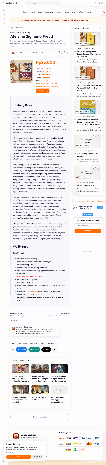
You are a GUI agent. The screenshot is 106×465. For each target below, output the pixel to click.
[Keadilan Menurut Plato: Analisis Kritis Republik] (20, 389)
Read (87, 20)
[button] (102, 3)
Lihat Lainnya (88, 214)
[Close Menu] (101, 20)
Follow (100, 207)
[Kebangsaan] (49, 12)
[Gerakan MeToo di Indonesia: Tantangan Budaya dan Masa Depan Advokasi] (39, 368)
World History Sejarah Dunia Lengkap (87, 155)
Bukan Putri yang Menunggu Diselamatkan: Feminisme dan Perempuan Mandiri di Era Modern (59, 399)
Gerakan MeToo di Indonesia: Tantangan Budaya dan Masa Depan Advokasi (39, 378)
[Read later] (62, 52)
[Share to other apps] (54, 349)
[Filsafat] (25, 12)
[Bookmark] (98, 3)
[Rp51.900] (90, 150)
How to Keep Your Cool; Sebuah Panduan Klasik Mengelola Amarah (89, 88)
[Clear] (59, 3)
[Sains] (73, 12)
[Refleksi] (81, 12)
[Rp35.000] (90, 182)
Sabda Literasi (11, 3)
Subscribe (88, 231)
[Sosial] (40, 12)
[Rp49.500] (91, 48)
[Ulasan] (89, 12)
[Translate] (95, 3)
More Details (38, 457)
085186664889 (32, 291)
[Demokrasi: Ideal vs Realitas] (39, 389)
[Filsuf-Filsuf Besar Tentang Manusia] (55, 314)
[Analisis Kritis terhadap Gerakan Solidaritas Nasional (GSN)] (20, 368)
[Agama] (33, 12)
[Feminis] (66, 12)
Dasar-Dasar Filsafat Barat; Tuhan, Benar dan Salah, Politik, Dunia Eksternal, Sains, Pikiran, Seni (89, 122)
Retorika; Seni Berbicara (86, 185)
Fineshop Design (61, 457)
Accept (18, 457)
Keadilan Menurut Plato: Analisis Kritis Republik (19, 399)
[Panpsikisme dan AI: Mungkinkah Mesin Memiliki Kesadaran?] (59, 368)
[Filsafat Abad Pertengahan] (24, 314)
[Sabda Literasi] (20, 53)
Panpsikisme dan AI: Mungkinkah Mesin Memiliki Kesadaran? (58, 378)
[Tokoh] (59, 12)
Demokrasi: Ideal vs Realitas (38, 398)
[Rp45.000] (90, 82)
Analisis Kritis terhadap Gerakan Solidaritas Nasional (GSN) (20, 378)
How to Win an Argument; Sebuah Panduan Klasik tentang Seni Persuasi (89, 54)
